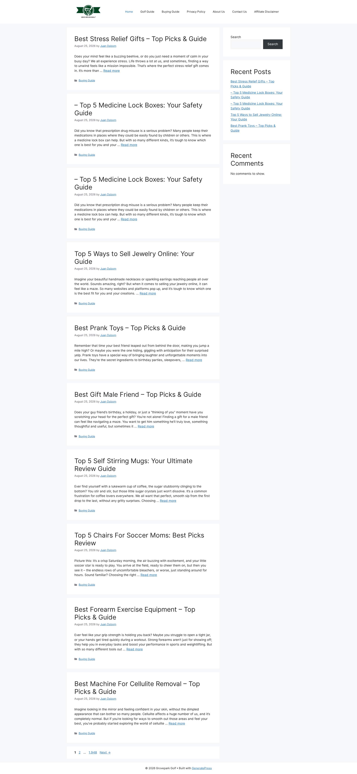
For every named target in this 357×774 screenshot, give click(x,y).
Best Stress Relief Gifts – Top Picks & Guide (140, 39)
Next (105, 752)
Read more (111, 71)
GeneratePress (202, 768)
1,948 (93, 752)
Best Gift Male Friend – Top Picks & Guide (137, 394)
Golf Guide (147, 11)
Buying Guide (170, 11)
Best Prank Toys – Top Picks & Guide (130, 328)
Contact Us (239, 11)
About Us (219, 11)
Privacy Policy (196, 11)
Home (129, 11)
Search (236, 37)
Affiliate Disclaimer (266, 11)
